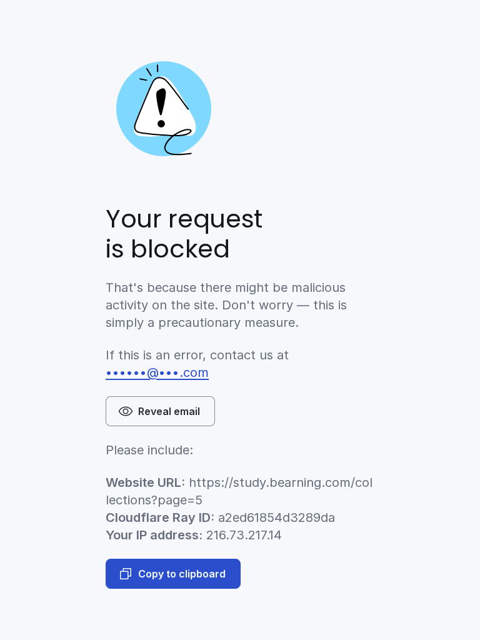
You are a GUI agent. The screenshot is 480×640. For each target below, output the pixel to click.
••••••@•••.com (157, 372)
